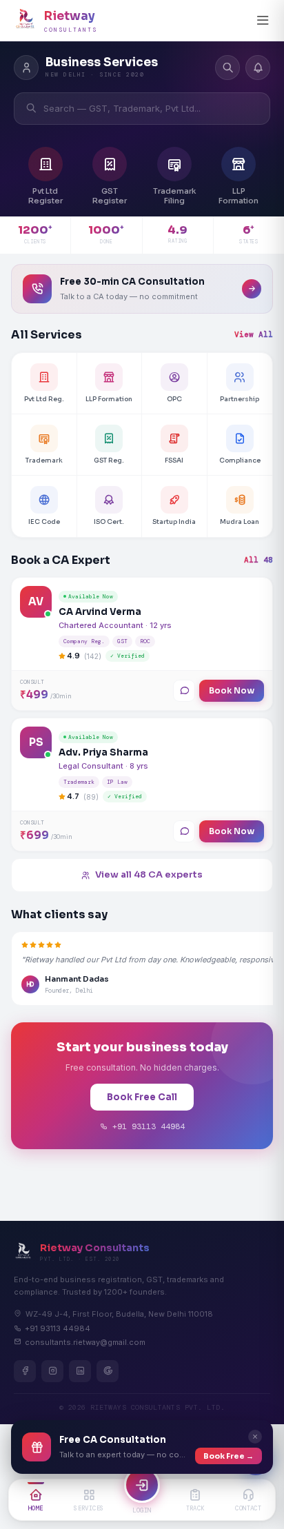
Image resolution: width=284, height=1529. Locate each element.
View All (253, 334)
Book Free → (228, 1456)
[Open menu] (262, 21)
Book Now (231, 690)
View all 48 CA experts (149, 874)
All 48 (258, 560)
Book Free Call (142, 1097)
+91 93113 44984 (146, 1126)
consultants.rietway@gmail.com (85, 1342)
